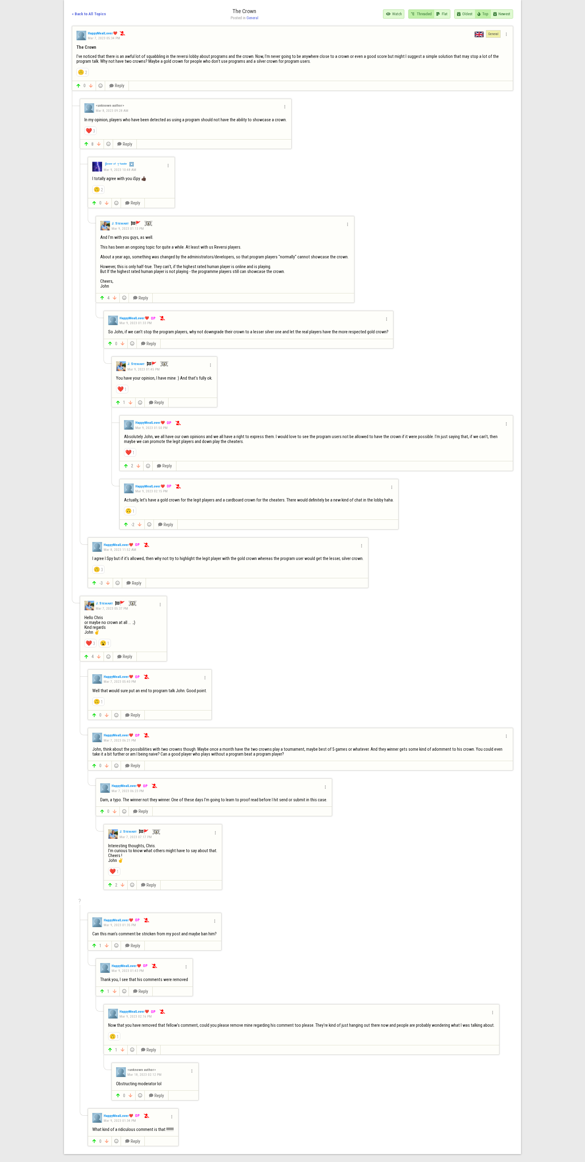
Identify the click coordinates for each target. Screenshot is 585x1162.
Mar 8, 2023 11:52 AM (120, 549)
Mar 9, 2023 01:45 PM (143, 369)
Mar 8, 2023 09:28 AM (112, 110)
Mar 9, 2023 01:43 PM (128, 971)
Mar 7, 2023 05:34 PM (104, 38)
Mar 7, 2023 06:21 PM (120, 740)
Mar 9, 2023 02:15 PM (151, 491)
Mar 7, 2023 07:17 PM (135, 837)
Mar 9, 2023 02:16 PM (135, 1016)
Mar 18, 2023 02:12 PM (144, 1074)
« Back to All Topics (89, 14)
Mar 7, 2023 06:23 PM (128, 791)
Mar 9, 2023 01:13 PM (128, 228)
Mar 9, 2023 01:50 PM (151, 428)
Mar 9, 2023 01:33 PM (135, 323)
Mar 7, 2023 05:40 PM (120, 681)
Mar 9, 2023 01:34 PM (120, 1120)
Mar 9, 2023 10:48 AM (120, 170)
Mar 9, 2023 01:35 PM (120, 925)
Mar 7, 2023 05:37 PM (112, 608)
